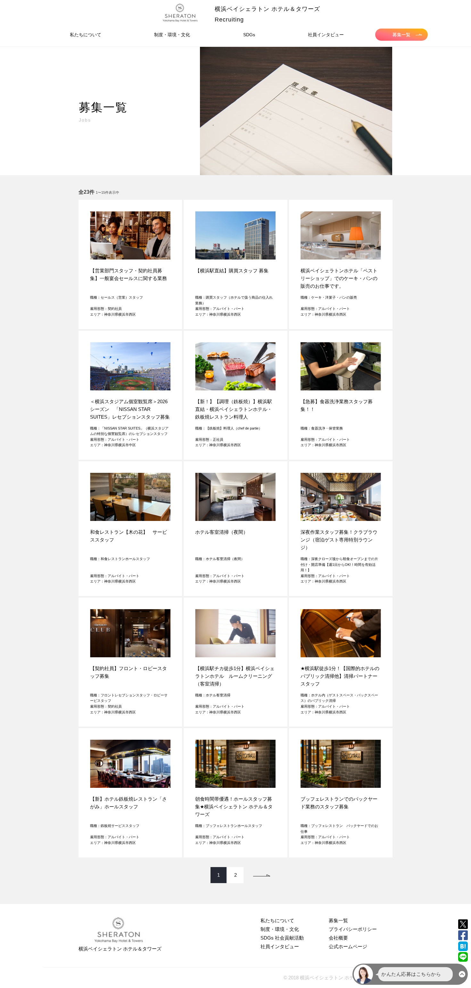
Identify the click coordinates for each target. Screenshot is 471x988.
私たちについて (85, 34)
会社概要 (338, 938)
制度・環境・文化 (172, 34)
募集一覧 (401, 34)
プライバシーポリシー (353, 929)
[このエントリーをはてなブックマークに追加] (463, 946)
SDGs (249, 34)
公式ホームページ (348, 946)
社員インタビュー (326, 34)
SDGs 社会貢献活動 (282, 938)
